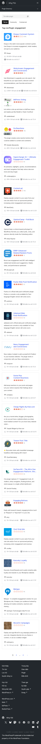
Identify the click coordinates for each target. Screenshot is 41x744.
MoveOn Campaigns (21, 623)
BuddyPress (7, 709)
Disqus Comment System (23, 34)
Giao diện (24, 669)
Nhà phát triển (7, 689)
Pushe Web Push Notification (25, 282)
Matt (4, 702)
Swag (24, 693)
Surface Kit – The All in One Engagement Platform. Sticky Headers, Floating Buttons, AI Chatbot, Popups (25, 470)
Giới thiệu (5, 666)
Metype (16, 589)
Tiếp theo (27, 655)
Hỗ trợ (4, 686)
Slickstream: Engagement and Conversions (23, 69)
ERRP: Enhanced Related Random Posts (22, 252)
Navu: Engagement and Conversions (21, 345)
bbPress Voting (19, 100)
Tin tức (4, 669)
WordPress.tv (7, 693)
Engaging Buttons (20, 500)
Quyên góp (26, 689)
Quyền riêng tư (7, 676)
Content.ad (18, 188)
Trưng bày (25, 666)
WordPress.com (8, 699)
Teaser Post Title (20, 441)
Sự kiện (24, 686)
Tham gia (24, 682)
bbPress (6, 706)
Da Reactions (18, 128)
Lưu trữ (4, 673)
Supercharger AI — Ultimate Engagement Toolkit (24, 158)
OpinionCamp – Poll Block (23, 219)
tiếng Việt (9, 718)
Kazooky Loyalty (20, 560)
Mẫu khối (24, 676)
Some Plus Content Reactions (21, 377)
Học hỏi (4, 682)
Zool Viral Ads (19, 529)
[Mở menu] (38, 3)
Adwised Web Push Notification (20, 314)
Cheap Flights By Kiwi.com (24, 407)
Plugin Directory (7, 9)
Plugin (23, 673)
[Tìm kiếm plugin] (28, 16)
